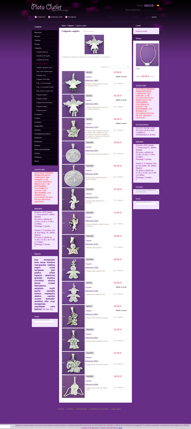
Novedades (139, 187)
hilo (46, 301)
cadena (51, 265)
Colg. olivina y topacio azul (44, 91)
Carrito (148, 17)
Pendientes (38, 142)
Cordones (37, 122)
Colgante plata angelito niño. (95, 271)
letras (37, 283)
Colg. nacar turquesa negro (44, 71)
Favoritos (72, 17)
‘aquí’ (120, 428)
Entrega (70, 409)
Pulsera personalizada (42, 149)
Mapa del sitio (56, 17)
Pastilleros (38, 138)
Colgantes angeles (41, 63)
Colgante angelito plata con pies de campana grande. (96, 108)
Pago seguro (116, 409)
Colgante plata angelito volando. (97, 364)
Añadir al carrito (121, 146)
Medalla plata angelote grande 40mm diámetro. (96, 178)
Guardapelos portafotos (42, 134)
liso (36, 260)
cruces (37, 299)
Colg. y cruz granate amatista (45, 87)
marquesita (40, 265)
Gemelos (37, 130)
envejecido (49, 260)
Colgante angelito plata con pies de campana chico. (96, 85)
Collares (37, 118)
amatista (38, 288)
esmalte (51, 291)
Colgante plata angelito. (93, 248)
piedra (37, 273)
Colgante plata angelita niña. (95, 294)
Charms (37, 44)
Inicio (63, 26)
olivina (51, 280)
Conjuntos (38, 114)
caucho (51, 296)
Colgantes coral (41, 75)
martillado (39, 306)
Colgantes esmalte (41, 98)
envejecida (39, 304)
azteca (37, 293)
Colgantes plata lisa (42, 52)
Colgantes (38, 48)
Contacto (41, 17)
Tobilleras (37, 157)
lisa (44, 309)
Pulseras (37, 145)
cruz (52, 301)
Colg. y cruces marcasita (43, 83)
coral (52, 267)
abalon (37, 296)
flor (51, 309)
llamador (50, 299)
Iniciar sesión (123, 17)
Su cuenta (135, 17)
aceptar (5, 427)
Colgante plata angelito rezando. (97, 318)
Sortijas (37, 153)
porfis (37, 291)
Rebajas (138, 38)
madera (51, 278)
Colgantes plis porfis (42, 59)
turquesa (39, 270)
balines (38, 309)
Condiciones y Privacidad (99, 409)
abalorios (50, 275)
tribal (52, 273)
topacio (38, 275)
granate (38, 278)
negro (37, 267)
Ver (121, 80)
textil (52, 288)
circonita (39, 280)
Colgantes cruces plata (43, 79)
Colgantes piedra (41, 110)
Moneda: (140, 5)
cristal (51, 283)
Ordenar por (104, 67)
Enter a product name (42, 320)
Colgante (88, 77)
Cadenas (37, 40)
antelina (38, 301)
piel (53, 270)
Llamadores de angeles (43, 56)
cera (52, 306)
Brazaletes (38, 32)
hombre (51, 262)
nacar (43, 262)
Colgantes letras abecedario (44, 102)
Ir (158, 10)
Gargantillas (38, 126)
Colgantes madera (41, 94)
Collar (138, 69)
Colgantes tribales (41, 106)
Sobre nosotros (81, 409)
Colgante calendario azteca (44, 67)
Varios (36, 161)
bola (36, 262)
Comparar (119, 83)
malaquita (50, 293)
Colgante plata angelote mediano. (97, 154)
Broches (37, 36)
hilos (48, 309)
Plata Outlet (50, 8)
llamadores (40, 286)
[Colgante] (72, 81)
